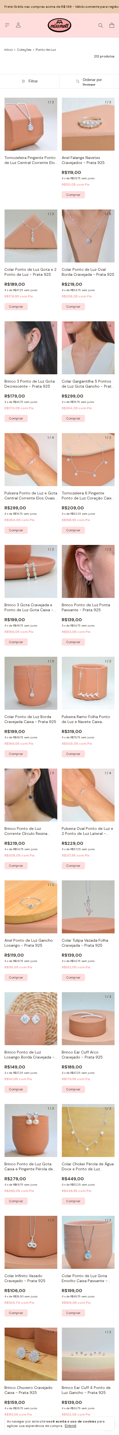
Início (8, 49)
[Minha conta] (18, 25)
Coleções (24, 49)
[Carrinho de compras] (112, 25)
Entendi (70, 1426)
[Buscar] (101, 25)
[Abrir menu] (7, 25)
